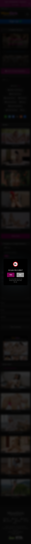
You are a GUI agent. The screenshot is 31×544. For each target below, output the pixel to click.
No (20, 275)
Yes (10, 275)
